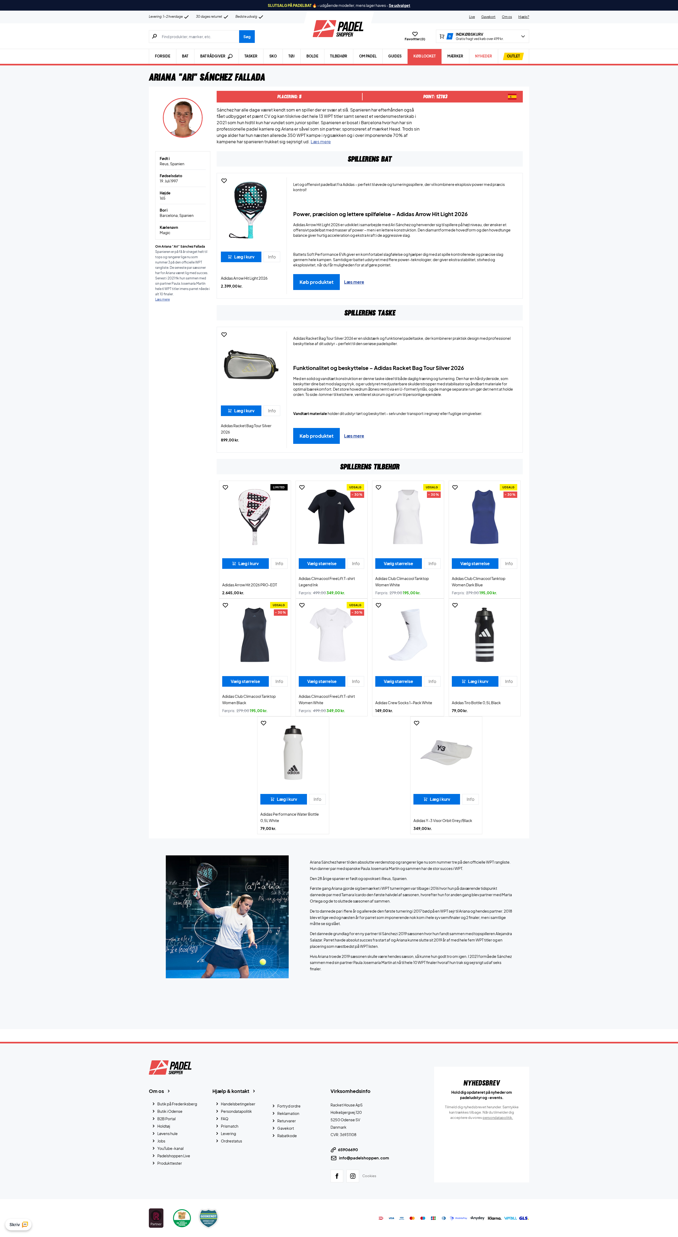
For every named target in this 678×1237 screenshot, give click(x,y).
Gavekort (488, 17)
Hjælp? (523, 17)
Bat (185, 56)
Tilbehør (338, 56)
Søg (247, 36)
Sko (273, 56)
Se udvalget (399, 5)
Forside (162, 56)
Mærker (455, 56)
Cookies (369, 1176)
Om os (507, 17)
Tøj (291, 56)
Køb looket (424, 56)
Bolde (312, 56)
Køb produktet (316, 282)
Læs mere (321, 141)
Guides (395, 56)
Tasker (250, 56)
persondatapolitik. (498, 1117)
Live (472, 17)
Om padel (368, 56)
